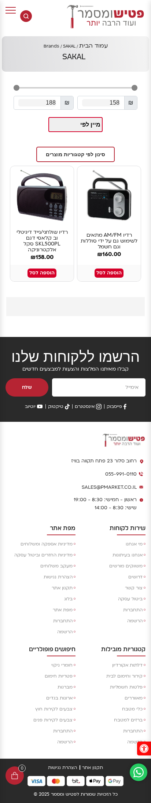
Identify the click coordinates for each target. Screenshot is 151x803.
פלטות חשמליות (126, 687)
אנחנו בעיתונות (128, 555)
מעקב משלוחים (56, 566)
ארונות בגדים (59, 698)
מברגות (65, 687)
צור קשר (134, 588)
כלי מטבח (132, 709)
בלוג (68, 599)
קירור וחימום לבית (124, 676)
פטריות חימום (59, 676)
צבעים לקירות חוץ (54, 709)
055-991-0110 (121, 474)
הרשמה (135, 621)
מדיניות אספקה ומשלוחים (47, 544)
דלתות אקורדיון (127, 665)
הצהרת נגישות (58, 577)
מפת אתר (63, 610)
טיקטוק (55, 406)
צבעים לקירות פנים (53, 720)
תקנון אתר (62, 588)
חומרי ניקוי (62, 665)
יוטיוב (30, 406)
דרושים (135, 577)
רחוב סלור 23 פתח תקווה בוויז (104, 461)
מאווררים (134, 698)
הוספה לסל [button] (109, 273)
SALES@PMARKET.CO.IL (109, 487)
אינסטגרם (85, 406)
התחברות (133, 610)
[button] (75, 154)
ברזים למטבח (128, 720)
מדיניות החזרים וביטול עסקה (43, 555)
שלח (27, 387)
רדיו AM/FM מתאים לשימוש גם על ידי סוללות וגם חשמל (109, 241)
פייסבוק (114, 406)
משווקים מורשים (126, 566)
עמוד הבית (93, 46)
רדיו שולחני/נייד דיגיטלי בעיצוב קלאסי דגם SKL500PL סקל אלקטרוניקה (42, 241)
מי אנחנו (134, 544)
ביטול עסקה (130, 599)
